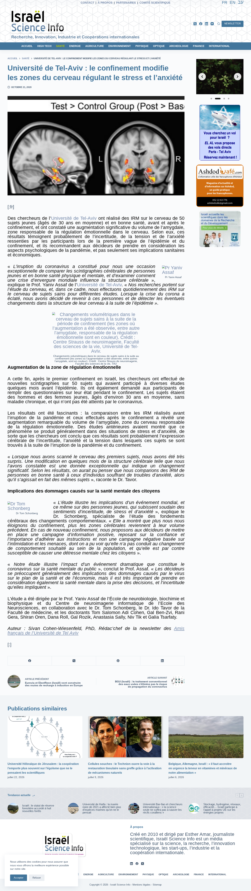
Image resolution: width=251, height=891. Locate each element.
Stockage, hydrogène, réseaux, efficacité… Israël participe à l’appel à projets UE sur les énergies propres (222, 808)
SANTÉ (60, 46)
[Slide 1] (211, 98)
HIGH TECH (44, 46)
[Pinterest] (118, 661)
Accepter (18, 877)
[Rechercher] (218, 24)
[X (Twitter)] (195, 23)
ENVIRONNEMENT (119, 46)
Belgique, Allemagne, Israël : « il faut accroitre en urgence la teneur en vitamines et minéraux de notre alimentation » (202, 768)
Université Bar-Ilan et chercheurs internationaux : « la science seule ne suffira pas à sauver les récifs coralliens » (162, 808)
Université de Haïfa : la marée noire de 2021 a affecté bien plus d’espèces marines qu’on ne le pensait (102, 808)
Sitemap (157, 884)
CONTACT (87, 2)
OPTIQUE (159, 46)
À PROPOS (105, 2)
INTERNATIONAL (219, 46)
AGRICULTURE (94, 46)
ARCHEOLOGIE (178, 46)
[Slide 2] (217, 98)
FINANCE (198, 46)
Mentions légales (141, 884)
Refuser (37, 877)
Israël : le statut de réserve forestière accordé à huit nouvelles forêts (38, 808)
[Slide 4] (228, 98)
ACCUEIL (27, 46)
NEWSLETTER (232, 23)
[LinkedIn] (206, 23)
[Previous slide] (202, 76)
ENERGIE (75, 46)
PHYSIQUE (141, 46)
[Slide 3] (224, 98)
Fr (224, 2)
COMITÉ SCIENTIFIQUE (154, 2)
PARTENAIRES (126, 2)
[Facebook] (200, 23)
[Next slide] (237, 76)
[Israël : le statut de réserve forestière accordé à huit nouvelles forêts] (13, 808)
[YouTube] (212, 23)
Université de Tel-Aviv (74, 218)
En (232, 2)
